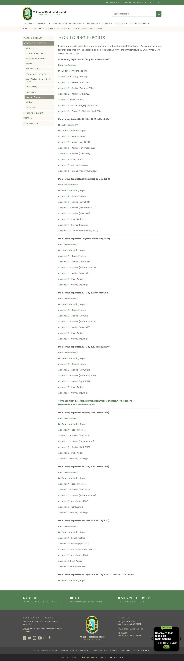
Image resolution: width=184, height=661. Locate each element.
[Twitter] (30, 637)
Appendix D (63, 93)
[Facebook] (25, 637)
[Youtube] (40, 637)
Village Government (36, 23)
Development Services (35, 58)
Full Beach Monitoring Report (72, 70)
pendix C (65, 88)
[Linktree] (45, 637)
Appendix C (63, 147)
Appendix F (63, 105)
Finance (29, 63)
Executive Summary (68, 65)
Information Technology (36, 74)
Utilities (29, 102)
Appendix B (63, 82)
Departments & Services (67, 23)
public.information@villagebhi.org (86, 602)
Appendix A (63, 76)
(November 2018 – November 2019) (76, 404)
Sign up (26, 628)
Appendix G (64, 111)
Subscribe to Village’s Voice (34, 621)
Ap (59, 88)
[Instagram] (35, 637)
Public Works (31, 92)
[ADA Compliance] (50, 637)
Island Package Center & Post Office (38, 80)
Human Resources (33, 69)
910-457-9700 (33, 602)
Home (25, 29)
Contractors (138, 23)
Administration (32, 48)
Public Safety (31, 87)
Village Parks (31, 107)
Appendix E (63, 99)
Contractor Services (34, 53)
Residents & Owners (98, 23)
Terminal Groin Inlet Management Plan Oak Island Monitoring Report (95, 400)
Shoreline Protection (69, 29)
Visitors (120, 23)
